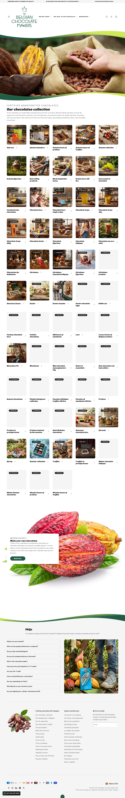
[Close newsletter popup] (78, 372)
